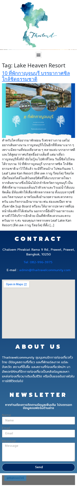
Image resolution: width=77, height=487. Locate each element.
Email (6, 428)
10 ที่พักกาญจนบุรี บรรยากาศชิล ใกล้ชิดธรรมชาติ (36, 76)
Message (9, 441)
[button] (38, 55)
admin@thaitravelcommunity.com (44, 270)
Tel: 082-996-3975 (37, 262)
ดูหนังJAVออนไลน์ (15, 477)
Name (6, 415)
